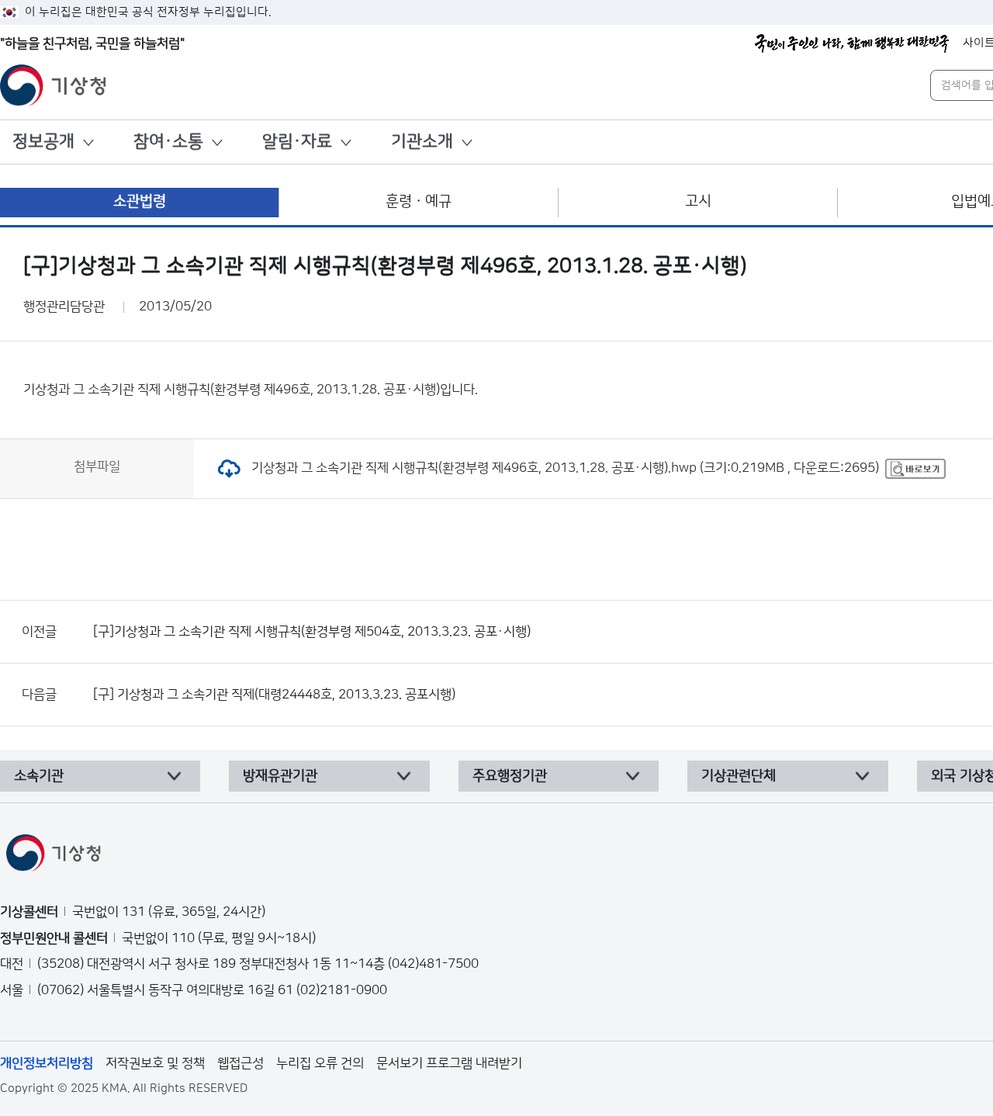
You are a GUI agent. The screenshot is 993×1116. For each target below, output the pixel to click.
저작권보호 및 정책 (155, 1063)
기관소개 (422, 141)
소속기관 (39, 776)
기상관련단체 (738, 776)
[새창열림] (915, 468)
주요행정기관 (509, 776)
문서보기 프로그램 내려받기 (449, 1063)
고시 (698, 201)
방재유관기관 (280, 776)
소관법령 (139, 201)
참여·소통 (168, 141)
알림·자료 (297, 141)
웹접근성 (240, 1063)
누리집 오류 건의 (320, 1063)
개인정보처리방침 (46, 1063)
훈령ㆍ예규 (419, 201)
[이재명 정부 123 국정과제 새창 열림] (852, 43)
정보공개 (43, 141)
